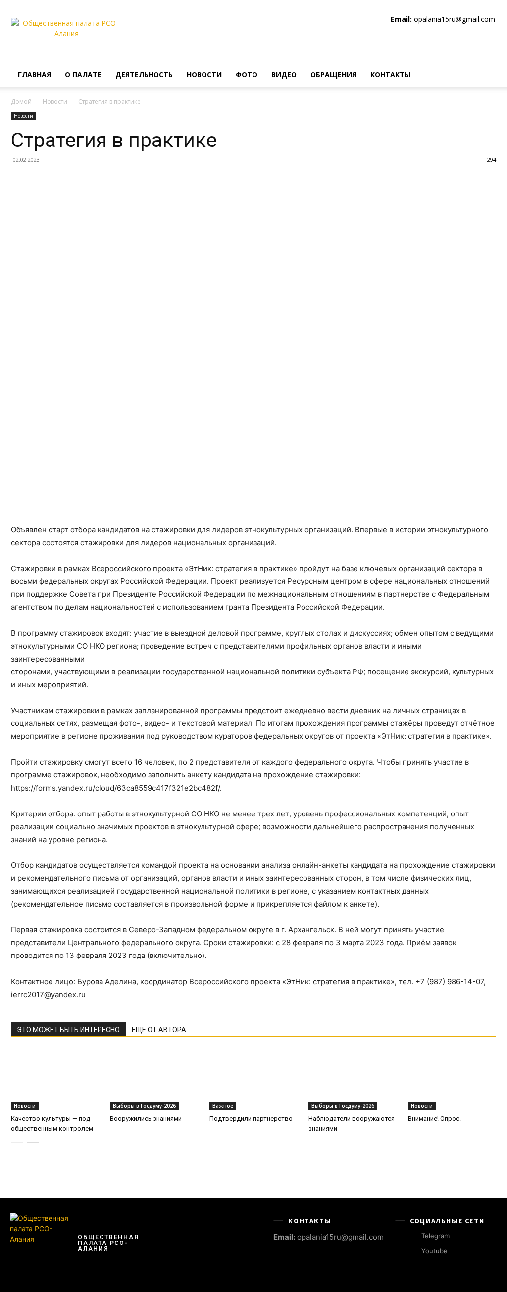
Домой (21, 101)
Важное (222, 1105)
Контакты (390, 74)
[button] (484, 75)
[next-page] (33, 1148)
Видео (284, 74)
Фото (246, 74)
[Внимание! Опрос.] (452, 1080)
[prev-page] (17, 1148)
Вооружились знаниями (146, 1118)
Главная (34, 74)
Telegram (435, 1236)
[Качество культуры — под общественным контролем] (55, 1080)
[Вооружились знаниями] (154, 1080)
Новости (204, 74)
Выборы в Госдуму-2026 (144, 1105)
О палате (83, 74)
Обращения (333, 74)
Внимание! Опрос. (434, 1118)
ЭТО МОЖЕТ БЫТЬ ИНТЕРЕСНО (68, 1030)
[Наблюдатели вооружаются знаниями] (352, 1080)
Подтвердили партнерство (251, 1118)
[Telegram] (412, 1236)
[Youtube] (412, 1251)
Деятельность (144, 74)
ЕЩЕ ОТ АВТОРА (159, 1030)
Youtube (434, 1251)
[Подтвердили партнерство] (253, 1080)
